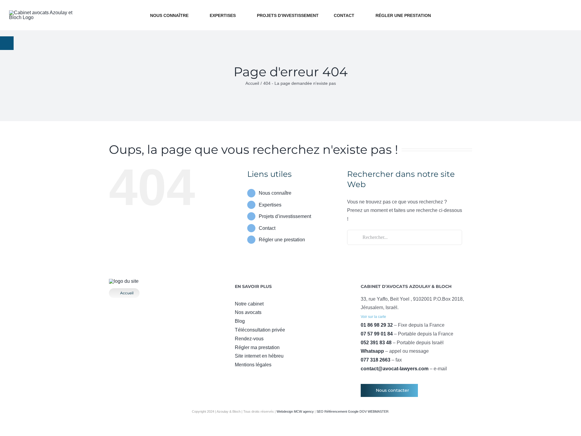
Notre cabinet (249, 303)
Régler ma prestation (257, 347)
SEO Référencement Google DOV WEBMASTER (353, 411)
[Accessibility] (7, 43)
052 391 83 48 (376, 342)
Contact (267, 228)
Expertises (270, 204)
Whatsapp (372, 351)
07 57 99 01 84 (377, 333)
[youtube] (256, 376)
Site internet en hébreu (259, 355)
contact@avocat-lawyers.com (534, 25)
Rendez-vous (249, 338)
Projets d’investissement (285, 216)
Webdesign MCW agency (295, 411)
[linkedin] (266, 376)
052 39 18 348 (534, 5)
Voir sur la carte (373, 317)
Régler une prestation (282, 239)
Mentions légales (253, 364)
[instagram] (246, 376)
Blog (240, 321)
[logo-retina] (124, 281)
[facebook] (236, 376)
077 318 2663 (375, 359)
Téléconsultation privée (260, 329)
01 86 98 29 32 (377, 325)
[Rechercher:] (404, 236)
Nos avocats (248, 312)
